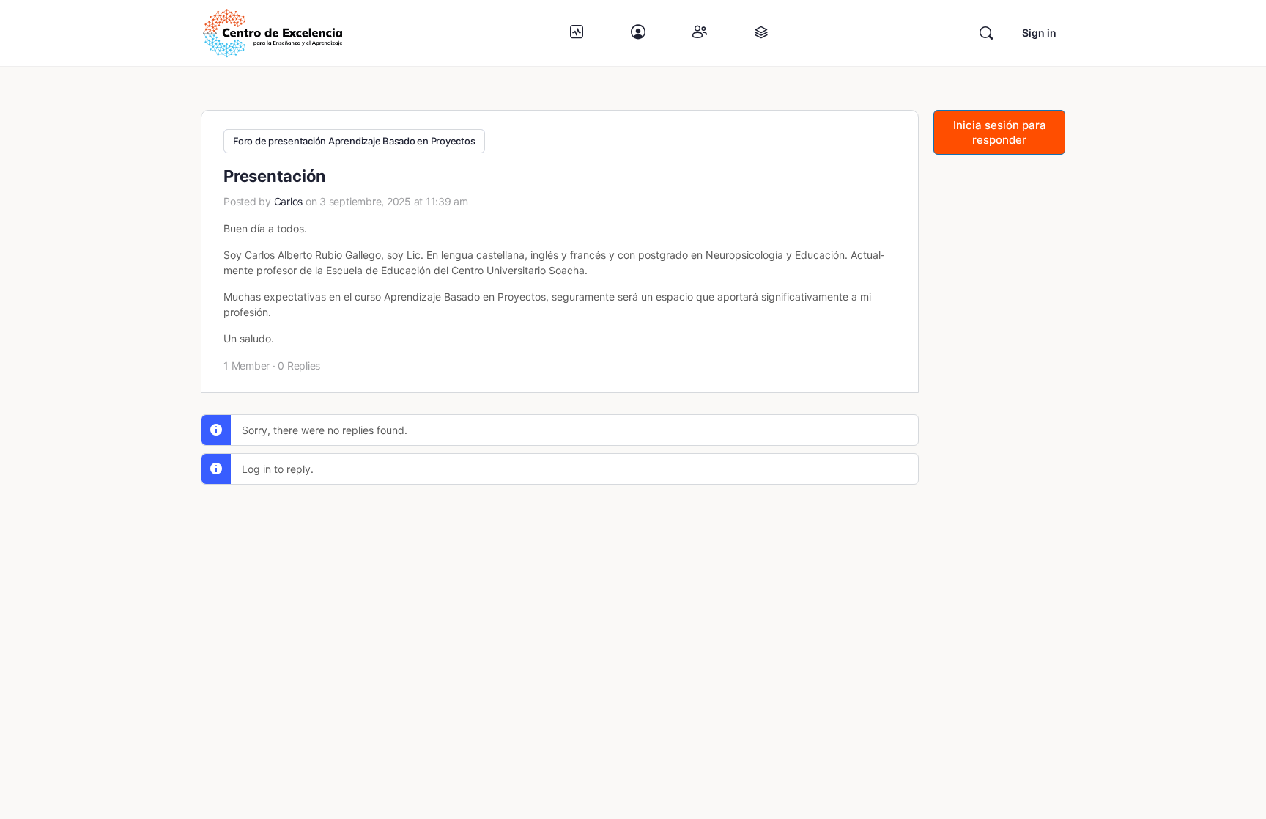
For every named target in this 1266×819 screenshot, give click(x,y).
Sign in (1039, 32)
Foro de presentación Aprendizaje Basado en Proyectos (354, 141)
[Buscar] (986, 33)
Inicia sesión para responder (999, 132)
